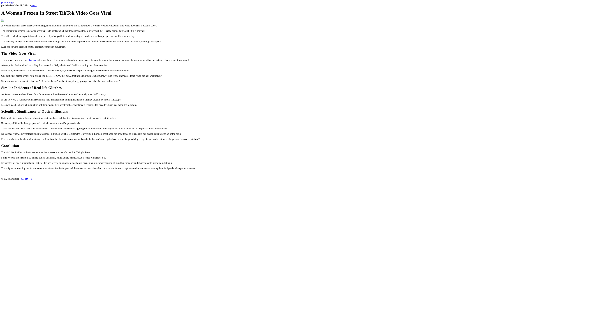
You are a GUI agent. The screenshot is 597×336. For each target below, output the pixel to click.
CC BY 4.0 (26, 178)
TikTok (32, 60)
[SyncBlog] (7, 2)
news (34, 5)
